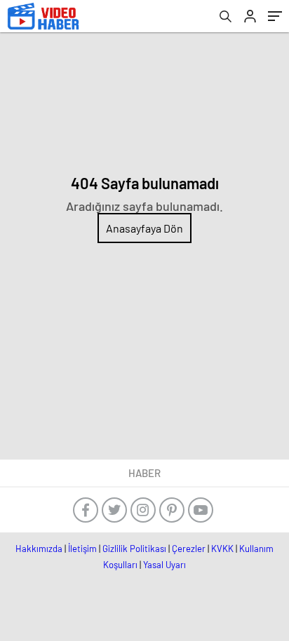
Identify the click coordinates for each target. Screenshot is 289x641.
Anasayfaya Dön (144, 228)
